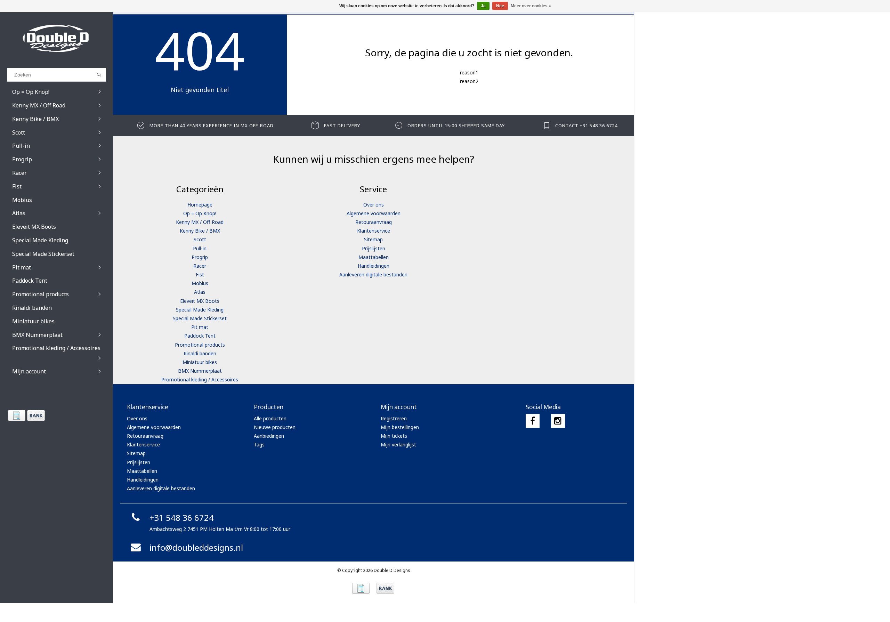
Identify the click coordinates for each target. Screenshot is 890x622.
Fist (200, 274)
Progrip (200, 257)
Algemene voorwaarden (373, 213)
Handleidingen (373, 265)
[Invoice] (16, 415)
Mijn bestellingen (400, 427)
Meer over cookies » (531, 5)
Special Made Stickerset (200, 318)
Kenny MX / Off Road (200, 222)
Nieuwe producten (275, 427)
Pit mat (199, 327)
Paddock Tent (200, 335)
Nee (500, 5)
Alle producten (270, 418)
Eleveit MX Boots (199, 301)
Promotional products (200, 344)
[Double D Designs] (56, 38)
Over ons (373, 204)
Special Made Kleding (200, 309)
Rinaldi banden (200, 353)
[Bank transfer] (35, 415)
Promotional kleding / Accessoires (199, 379)
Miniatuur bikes (200, 362)
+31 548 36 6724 (181, 517)
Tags (259, 444)
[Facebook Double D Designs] (533, 421)
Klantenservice (373, 230)
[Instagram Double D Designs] (558, 421)
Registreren (394, 418)
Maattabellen (373, 257)
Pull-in (200, 248)
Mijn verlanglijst (398, 444)
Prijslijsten (373, 248)
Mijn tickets (394, 436)
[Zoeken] (99, 75)
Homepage (199, 204)
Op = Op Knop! (199, 213)
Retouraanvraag (373, 222)
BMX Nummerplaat (200, 370)
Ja (483, 5)
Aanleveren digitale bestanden (373, 274)
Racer (199, 265)
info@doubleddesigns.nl (196, 547)
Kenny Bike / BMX (200, 230)
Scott (200, 239)
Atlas (199, 292)
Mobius (200, 283)
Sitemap (373, 239)
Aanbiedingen (269, 436)
